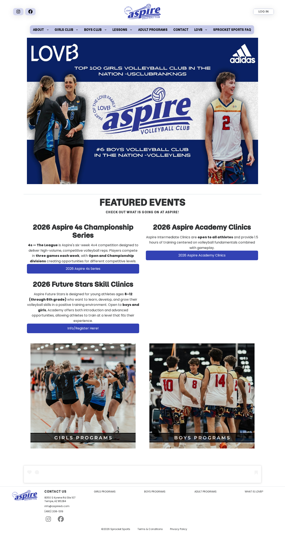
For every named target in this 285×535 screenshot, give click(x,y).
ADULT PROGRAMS (205, 491)
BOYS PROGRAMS (154, 491)
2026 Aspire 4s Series (83, 268)
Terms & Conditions (150, 529)
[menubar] (142, 29)
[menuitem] (41, 29)
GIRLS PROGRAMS (105, 491)
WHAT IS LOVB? (254, 491)
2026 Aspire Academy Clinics (202, 255)
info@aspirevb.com (56, 506)
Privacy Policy (178, 529)
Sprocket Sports (120, 529)
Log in (264, 11)
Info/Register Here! (83, 328)
